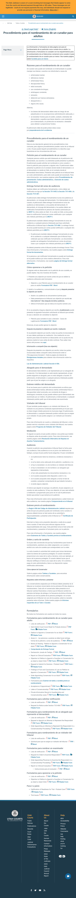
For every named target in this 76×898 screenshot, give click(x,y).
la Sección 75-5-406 (64, 191)
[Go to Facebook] (31, 890)
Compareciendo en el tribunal (61, 501)
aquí (44, 342)
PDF (49, 624)
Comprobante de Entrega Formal (42, 649)
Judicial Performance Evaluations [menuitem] (31, 844)
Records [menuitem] (30, 829)
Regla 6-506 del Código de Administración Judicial (47, 508)
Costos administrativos (45, 180)
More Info (53, 10)
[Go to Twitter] (35, 890)
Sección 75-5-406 (54, 225)
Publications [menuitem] (31, 826)
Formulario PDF (46, 285)
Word (55, 285)
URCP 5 (49, 217)
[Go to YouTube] (40, 890)
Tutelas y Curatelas (49, 573)
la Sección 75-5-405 (50, 191)
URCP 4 (31, 212)
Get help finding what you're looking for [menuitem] (63, 841)
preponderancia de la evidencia (40, 130)
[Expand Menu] (3, 16)
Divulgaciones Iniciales (35, 357)
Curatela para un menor (39, 59)
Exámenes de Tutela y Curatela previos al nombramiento (51, 535)
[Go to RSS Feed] (44, 890)
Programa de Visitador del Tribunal (48, 427)
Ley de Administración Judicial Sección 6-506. (43, 364)
